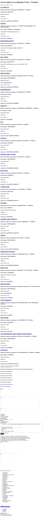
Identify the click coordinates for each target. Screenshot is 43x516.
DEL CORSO (4, 57)
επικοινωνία (5, 509)
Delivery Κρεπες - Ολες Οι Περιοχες (6, 373)
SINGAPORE (4, 317)
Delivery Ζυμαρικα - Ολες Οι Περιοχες (6, 379)
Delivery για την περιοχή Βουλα (5, 386)
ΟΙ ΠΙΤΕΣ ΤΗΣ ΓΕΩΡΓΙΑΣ (8, 219)
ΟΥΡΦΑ (2, 235)
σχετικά (4, 510)
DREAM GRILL (5, 73)
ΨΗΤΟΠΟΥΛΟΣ (5, 284)
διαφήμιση (4, 511)
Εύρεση (1, 420)
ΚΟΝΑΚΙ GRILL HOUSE (8, 154)
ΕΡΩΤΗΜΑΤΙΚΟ (5, 89)
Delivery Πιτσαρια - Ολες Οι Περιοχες (6, 375)
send (2, 430)
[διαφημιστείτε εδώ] (6, 396)
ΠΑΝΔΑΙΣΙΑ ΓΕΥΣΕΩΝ (7, 251)
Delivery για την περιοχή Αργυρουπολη (6, 384)
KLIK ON (3, 138)
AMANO (3, 23)
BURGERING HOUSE (7, 41)
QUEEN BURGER (5, 300)
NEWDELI (3, 203)
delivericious (5, 506)
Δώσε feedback (3, 422)
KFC (1, 122)
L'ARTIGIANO (5, 186)
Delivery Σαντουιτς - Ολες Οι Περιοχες (6, 371)
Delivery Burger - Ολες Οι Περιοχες (6, 377)
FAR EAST (3, 105)
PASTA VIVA (4, 268)
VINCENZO (4, 350)
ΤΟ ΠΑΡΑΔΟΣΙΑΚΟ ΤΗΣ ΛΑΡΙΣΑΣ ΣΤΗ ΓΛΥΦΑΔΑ (16, 334)
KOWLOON (4, 170)
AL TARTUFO (4, 7)
